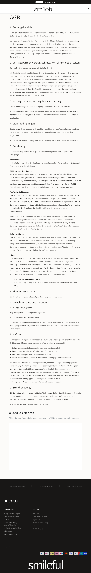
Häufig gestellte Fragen (12, 514)
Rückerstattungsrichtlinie (12, 528)
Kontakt (6, 520)
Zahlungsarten (9, 531)
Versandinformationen (11, 517)
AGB (11, 404)
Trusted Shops (32, 404)
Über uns (36, 514)
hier (17, 396)
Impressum (36, 520)
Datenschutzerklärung (40, 523)
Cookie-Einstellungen (40, 529)
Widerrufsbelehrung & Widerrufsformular (11, 524)
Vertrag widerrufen (10, 534)
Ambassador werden (40, 517)
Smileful (8, 547)
